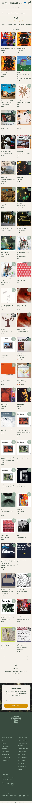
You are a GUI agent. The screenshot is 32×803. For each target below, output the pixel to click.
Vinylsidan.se (5, 754)
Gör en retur (5, 760)
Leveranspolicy (22, 766)
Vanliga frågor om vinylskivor (22, 744)
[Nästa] (26, 658)
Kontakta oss (5, 751)
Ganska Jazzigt (6, 757)
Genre (3, 13)
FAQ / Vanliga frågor (23, 740)
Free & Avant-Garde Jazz (18, 13)
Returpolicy (21, 763)
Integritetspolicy (22, 754)
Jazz (8, 13)
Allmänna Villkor (22, 751)
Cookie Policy (21, 760)
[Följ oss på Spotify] (12, 784)
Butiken (4, 743)
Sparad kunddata (22, 757)
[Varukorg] (29, 3)
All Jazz (10, 24)
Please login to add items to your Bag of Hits (12, 802)
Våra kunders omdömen (5, 747)
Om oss (4, 740)
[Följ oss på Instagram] (8, 784)
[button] (8, 33)
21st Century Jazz (19, 24)
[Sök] (6, 3)
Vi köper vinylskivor (23, 748)
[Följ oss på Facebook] (4, 784)
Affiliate (20, 769)
